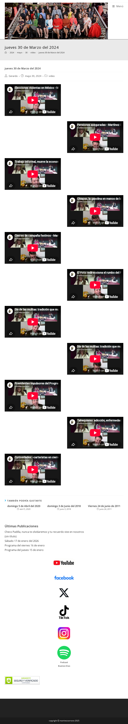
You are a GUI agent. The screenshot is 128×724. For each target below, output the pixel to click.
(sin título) (11, 536)
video (52, 76)
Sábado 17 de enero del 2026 (22, 541)
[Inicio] (6, 52)
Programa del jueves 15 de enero (24, 550)
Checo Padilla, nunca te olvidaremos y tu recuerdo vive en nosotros (44, 532)
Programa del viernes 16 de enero (25, 545)
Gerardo (13, 76)
